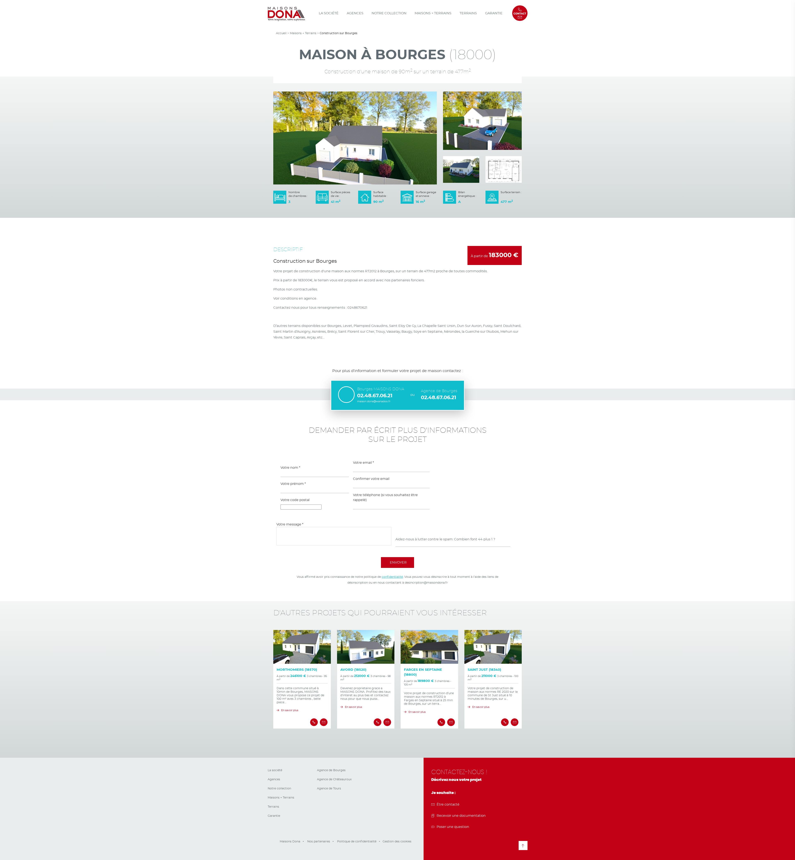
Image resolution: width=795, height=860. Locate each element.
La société (328, 13)
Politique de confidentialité (356, 841)
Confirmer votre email (371, 479)
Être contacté (448, 804)
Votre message (289, 524)
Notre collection (389, 13)
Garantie (493, 13)
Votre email (363, 462)
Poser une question (453, 827)
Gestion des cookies (397, 841)
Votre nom (290, 467)
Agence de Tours (329, 788)
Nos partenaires (318, 841)
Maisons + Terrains (433, 13)
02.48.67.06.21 (374, 395)
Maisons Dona (290, 841)
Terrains (468, 13)
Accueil (281, 33)
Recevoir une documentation (461, 815)
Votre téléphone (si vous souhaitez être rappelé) (385, 497)
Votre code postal (295, 500)
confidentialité (392, 577)
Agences (355, 13)
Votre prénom (293, 483)
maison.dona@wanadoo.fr (373, 401)
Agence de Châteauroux (334, 779)
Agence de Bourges (331, 770)
